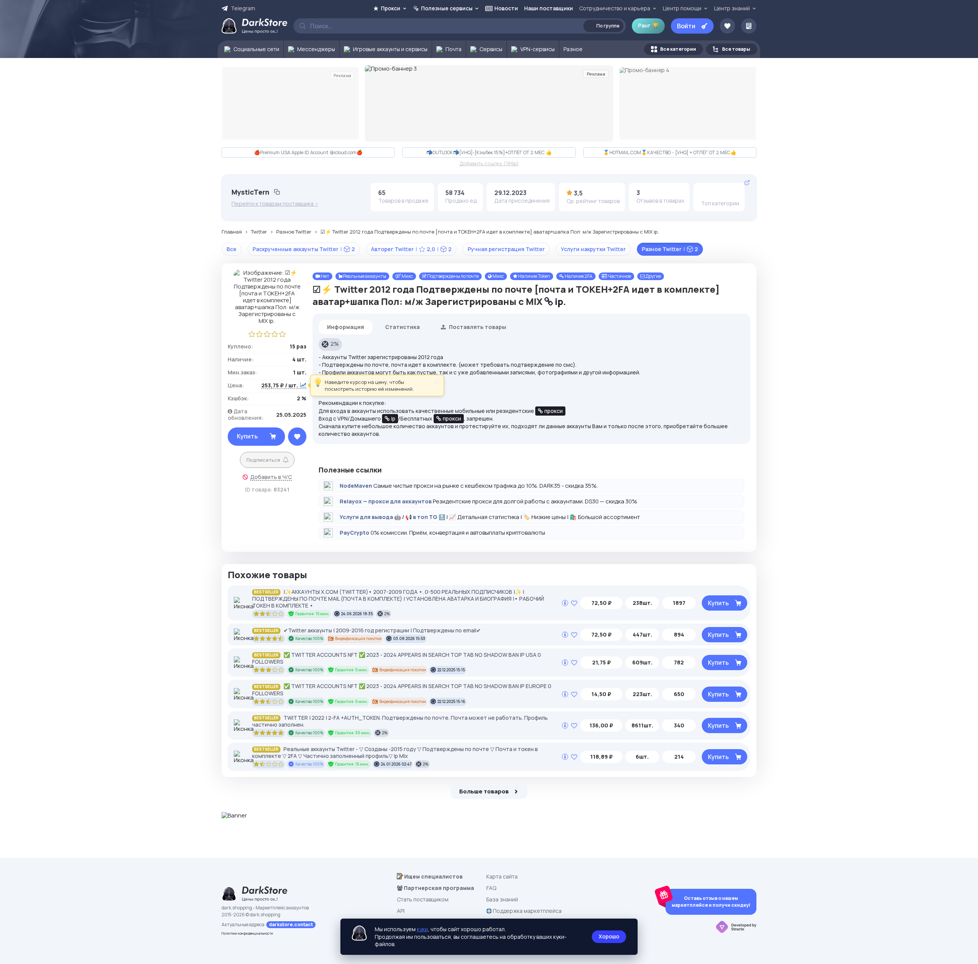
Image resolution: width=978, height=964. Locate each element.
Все (231, 249)
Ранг (648, 25)
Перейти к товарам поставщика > (275, 203)
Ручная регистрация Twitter (506, 249)
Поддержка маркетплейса (527, 910)
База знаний (502, 899)
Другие (653, 276)
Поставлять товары (477, 326)
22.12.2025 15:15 (451, 669)
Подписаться (263, 459)
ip (558, 301)
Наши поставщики (548, 8)
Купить (247, 436)
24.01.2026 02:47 (396, 764)
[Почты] (706, 192)
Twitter (259, 232)
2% (334, 343)
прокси (553, 410)
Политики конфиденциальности (247, 933)
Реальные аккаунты (364, 276)
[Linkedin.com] (718, 192)
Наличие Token (533, 276)
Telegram (243, 8)
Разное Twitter (293, 232)
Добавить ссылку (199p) (489, 164)
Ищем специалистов (433, 876)
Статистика (402, 326)
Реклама (342, 75)
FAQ (491, 887)
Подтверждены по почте (452, 276)
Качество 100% (309, 638)
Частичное (619, 276)
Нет (324, 276)
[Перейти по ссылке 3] (489, 103)
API (401, 910)
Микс (407, 276)
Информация (345, 326)
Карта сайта (502, 876)
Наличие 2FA (578, 276)
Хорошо (609, 936)
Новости (506, 8)
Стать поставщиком (423, 899)
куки (422, 929)
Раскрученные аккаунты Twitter (304, 249)
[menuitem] (251, 49)
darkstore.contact (291, 924)
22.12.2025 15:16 (451, 701)
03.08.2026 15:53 (409, 638)
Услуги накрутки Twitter (593, 249)
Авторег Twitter (411, 249)
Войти (686, 26)
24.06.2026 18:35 (357, 613)
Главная (232, 232)
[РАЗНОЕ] (730, 192)
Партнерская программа (438, 887)
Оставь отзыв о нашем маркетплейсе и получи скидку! (711, 901)
